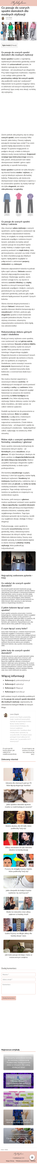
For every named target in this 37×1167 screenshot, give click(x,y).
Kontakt (33, 1161)
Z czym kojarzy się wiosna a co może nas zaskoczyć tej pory (28, 751)
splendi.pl (20, 684)
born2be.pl (20, 692)
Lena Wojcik (9, 17)
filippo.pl (19, 688)
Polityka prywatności (22, 1161)
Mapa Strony (10, 1161)
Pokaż (14, 45)
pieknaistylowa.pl (23, 680)
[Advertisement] (18, 113)
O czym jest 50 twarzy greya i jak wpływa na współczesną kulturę (9, 751)
